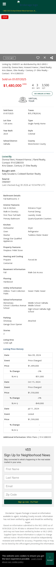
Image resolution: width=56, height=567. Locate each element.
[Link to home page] (28, 4)
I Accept (50, 558)
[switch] (38, 57)
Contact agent (9, 58)
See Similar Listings (42, 94)
